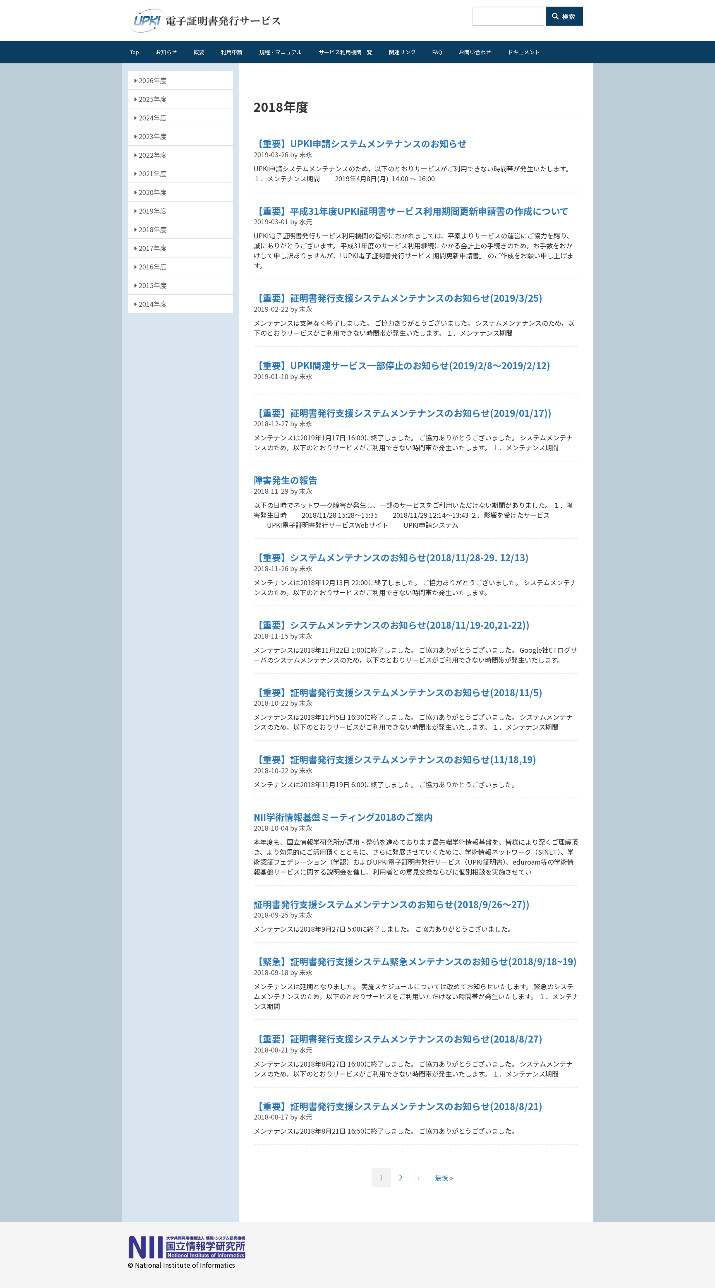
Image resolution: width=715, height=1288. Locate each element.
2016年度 (152, 267)
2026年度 (152, 80)
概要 (199, 52)
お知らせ (166, 52)
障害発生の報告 (285, 479)
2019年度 (152, 211)
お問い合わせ (475, 52)
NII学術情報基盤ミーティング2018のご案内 (343, 816)
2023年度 (152, 136)
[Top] (207, 20)
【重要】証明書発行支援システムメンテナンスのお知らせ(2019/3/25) (398, 297)
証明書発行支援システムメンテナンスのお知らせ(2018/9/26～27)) (392, 904)
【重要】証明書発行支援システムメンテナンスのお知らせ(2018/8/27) (398, 1038)
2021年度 (152, 173)
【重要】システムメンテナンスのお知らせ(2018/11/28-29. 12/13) (391, 557)
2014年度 (152, 304)
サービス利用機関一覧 (345, 52)
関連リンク (402, 52)
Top (134, 52)
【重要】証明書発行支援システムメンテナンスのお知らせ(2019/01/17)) (403, 412)
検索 (567, 16)
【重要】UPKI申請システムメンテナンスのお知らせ (360, 143)
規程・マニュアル (280, 52)
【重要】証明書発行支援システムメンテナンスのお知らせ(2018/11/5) (398, 692)
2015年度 (152, 285)
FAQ (437, 52)
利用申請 (231, 52)
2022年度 (152, 155)
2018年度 (152, 229)
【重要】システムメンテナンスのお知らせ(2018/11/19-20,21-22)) (392, 624)
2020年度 (152, 192)
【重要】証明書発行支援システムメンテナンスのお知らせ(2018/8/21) (398, 1106)
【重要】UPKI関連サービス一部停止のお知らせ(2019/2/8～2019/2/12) (402, 365)
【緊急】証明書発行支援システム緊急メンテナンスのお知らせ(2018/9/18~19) (415, 961)
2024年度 (152, 118)
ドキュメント (524, 52)
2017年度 (152, 248)
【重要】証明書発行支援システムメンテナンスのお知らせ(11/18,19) (395, 759)
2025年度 (152, 99)
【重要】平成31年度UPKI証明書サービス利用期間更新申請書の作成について (411, 210)
